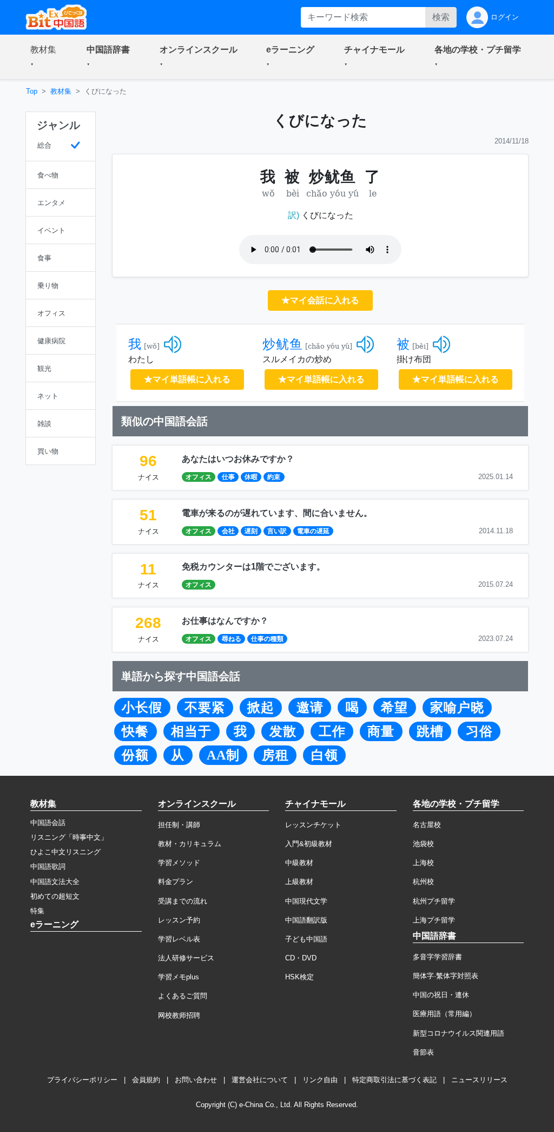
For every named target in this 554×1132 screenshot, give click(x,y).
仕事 (228, 477)
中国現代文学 (306, 901)
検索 (441, 17)
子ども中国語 (306, 939)
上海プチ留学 (434, 920)
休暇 (251, 477)
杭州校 (423, 882)
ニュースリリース (479, 1080)
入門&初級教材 (308, 844)
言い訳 (277, 531)
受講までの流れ (182, 901)
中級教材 (299, 863)
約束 (273, 477)
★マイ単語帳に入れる (187, 379)
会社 (228, 531)
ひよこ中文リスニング (65, 852)
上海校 (423, 863)
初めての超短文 (55, 896)
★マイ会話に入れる (320, 300)
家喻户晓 (457, 708)
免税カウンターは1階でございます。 (253, 566)
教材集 (60, 91)
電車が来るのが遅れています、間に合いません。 (277, 513)
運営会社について (260, 1080)
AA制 (223, 755)
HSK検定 (299, 977)
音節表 (423, 1052)
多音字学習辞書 (437, 957)
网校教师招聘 (179, 1015)
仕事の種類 (267, 639)
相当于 (191, 731)
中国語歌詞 (47, 866)
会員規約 (146, 1080)
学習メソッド (179, 863)
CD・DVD (300, 958)
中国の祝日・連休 (441, 995)
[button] (45, 57)
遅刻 (251, 531)
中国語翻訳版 (306, 920)
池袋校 (423, 844)
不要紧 (204, 708)
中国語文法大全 (55, 882)
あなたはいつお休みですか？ (238, 458)
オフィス (199, 477)
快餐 (135, 731)
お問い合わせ (196, 1080)
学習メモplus (178, 977)
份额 (135, 755)
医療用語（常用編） (444, 1014)
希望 (394, 708)
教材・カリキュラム (189, 844)
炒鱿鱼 (282, 344)
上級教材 (299, 882)
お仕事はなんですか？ (225, 620)
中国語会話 (47, 823)
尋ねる (231, 639)
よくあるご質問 (182, 996)
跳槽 (430, 731)
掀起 (260, 708)
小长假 (142, 708)
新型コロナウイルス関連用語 (458, 1033)
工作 (332, 731)
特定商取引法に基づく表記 (394, 1080)
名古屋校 (427, 825)
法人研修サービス (186, 958)
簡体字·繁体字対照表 (445, 976)
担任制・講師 (179, 825)
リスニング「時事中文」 (69, 837)
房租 (275, 755)
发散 (282, 731)
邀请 (310, 708)
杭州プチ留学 (434, 901)
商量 (380, 731)
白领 (324, 755)
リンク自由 (320, 1080)
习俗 (479, 731)
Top (31, 91)
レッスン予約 (179, 920)
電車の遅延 (313, 531)
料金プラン (175, 882)
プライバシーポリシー (82, 1080)
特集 (37, 911)
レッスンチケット (313, 825)
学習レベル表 (179, 939)
